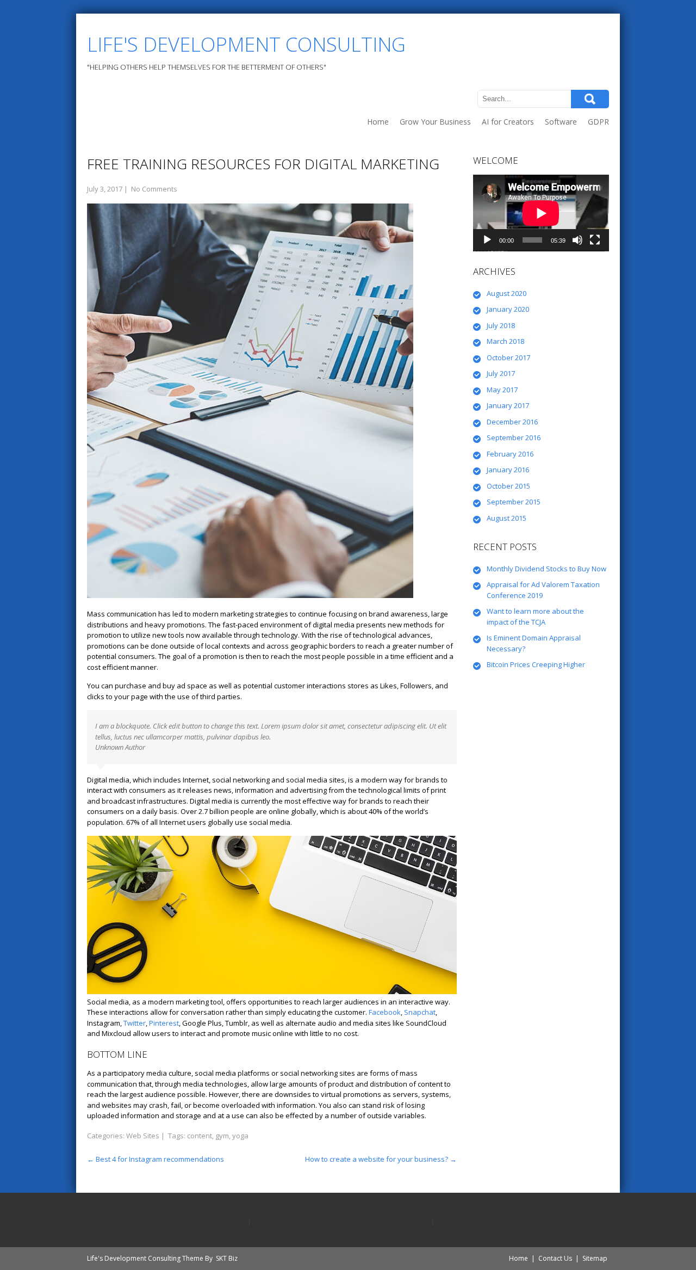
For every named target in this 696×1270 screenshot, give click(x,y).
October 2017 (508, 357)
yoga (240, 1135)
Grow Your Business (435, 121)
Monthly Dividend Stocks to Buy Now (546, 569)
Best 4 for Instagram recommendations (155, 1159)
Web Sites (142, 1135)
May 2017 (502, 389)
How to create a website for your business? (381, 1159)
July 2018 (501, 325)
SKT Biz (227, 1258)
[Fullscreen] (594, 240)
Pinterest (164, 1023)
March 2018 (505, 341)
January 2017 (508, 405)
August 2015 (506, 518)
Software (561, 121)
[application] (541, 213)
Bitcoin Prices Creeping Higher (536, 664)
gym (222, 1135)
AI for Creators (508, 121)
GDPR (598, 121)
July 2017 (501, 373)
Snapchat (420, 1012)
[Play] (487, 240)
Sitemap (594, 1258)
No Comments (154, 189)
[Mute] (577, 240)
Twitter (134, 1023)
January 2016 (508, 469)
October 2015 (508, 486)
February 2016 (510, 454)
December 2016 (512, 422)
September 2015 (513, 502)
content (199, 1135)
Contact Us (555, 1258)
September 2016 (513, 437)
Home (378, 121)
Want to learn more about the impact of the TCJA (535, 616)
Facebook (385, 1012)
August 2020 (506, 293)
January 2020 (508, 309)
